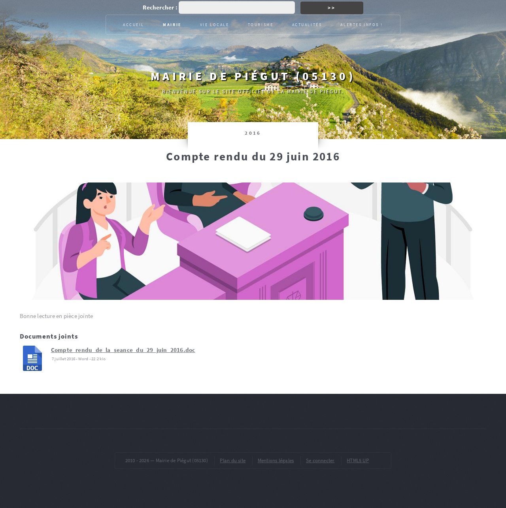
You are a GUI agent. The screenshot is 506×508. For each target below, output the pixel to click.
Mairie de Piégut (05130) (253, 76)
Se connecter (320, 460)
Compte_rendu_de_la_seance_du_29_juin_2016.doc (123, 350)
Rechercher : (160, 7)
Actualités (307, 24)
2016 (253, 133)
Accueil (133, 24)
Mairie (172, 24)
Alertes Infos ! (361, 24)
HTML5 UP (358, 460)
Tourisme (261, 24)
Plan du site (232, 460)
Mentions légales (276, 460)
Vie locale (214, 24)
